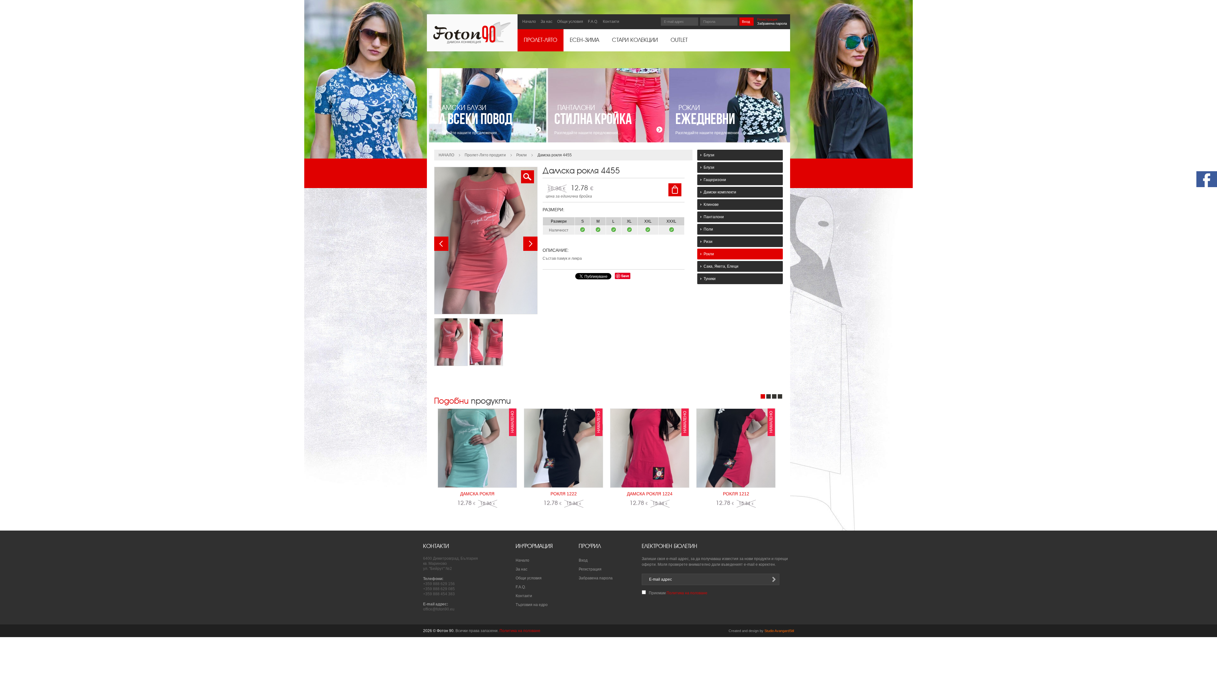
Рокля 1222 (564, 493)
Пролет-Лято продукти (485, 155)
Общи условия (570, 21)
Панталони (714, 217)
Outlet (679, 40)
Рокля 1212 (736, 493)
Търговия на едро (532, 605)
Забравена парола (772, 23)
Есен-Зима (584, 40)
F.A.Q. (593, 21)
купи (674, 189)
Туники (710, 279)
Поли (708, 229)
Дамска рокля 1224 (650, 493)
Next (530, 244)
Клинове (711, 204)
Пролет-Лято (540, 40)
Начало (529, 21)
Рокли (521, 155)
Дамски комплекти (720, 192)
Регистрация (767, 19)
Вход (746, 21)
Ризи (708, 241)
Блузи (709, 155)
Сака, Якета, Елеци (721, 266)
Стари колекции (635, 40)
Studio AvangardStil (779, 631)
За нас (546, 21)
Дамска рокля (477, 493)
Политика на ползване (686, 593)
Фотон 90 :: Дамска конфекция (472, 33)
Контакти (611, 21)
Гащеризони (715, 180)
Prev (441, 244)
